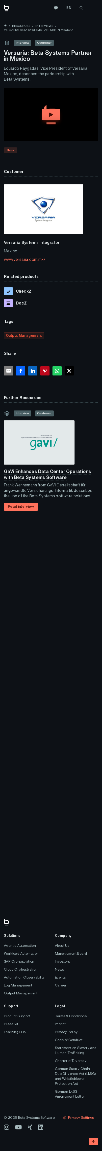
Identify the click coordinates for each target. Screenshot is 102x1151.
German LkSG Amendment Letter (70, 1093)
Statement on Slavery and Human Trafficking (76, 1050)
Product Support (17, 1016)
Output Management (21, 993)
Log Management (18, 985)
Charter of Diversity (70, 1061)
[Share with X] (69, 370)
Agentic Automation (20, 946)
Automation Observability (24, 977)
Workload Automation (21, 953)
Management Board (71, 953)
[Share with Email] (8, 370)
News (59, 969)
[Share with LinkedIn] (32, 370)
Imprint (60, 1024)
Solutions (12, 936)
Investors (62, 961)
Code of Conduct (68, 1040)
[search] (81, 8)
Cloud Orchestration (21, 969)
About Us (62, 946)
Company (63, 936)
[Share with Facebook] (20, 370)
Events (60, 977)
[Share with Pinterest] (45, 370)
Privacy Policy (66, 1032)
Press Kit (11, 1024)
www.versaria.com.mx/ (24, 259)
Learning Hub (15, 1032)
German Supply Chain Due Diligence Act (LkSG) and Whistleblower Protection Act (75, 1076)
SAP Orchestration (19, 961)
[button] (51, 114)
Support (11, 1006)
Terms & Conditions (71, 1016)
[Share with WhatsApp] (57, 370)
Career (60, 985)
